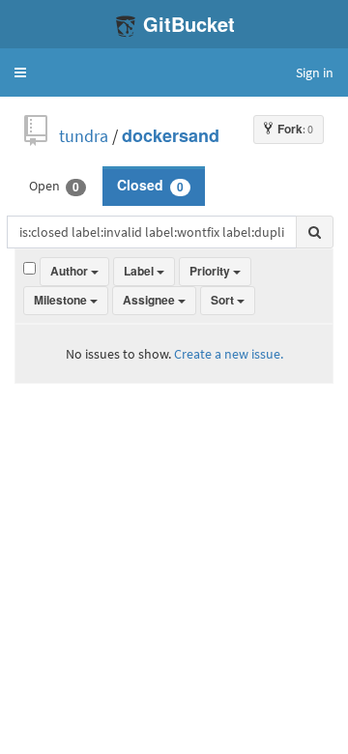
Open (54, 185)
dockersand (170, 136)
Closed (150, 185)
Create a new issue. (228, 353)
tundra (83, 136)
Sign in (315, 72)
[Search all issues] (315, 232)
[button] (20, 72)
